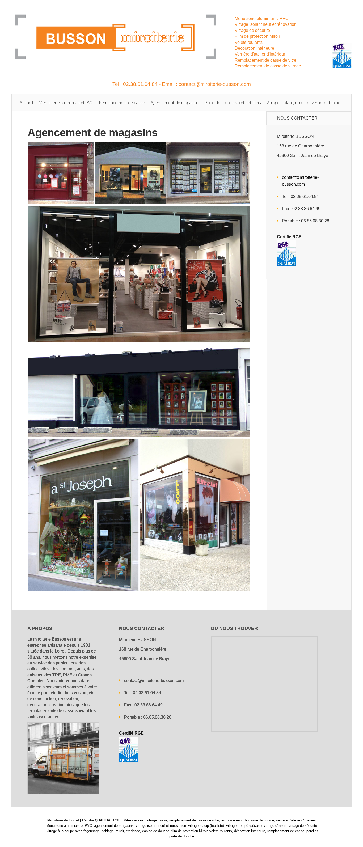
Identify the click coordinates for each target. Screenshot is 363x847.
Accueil (26, 102)
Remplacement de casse (122, 102)
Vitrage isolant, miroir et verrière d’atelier (304, 102)
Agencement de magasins (175, 102)
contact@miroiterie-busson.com (154, 680)
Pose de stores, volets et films (233, 102)
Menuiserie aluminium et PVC (66, 102)
